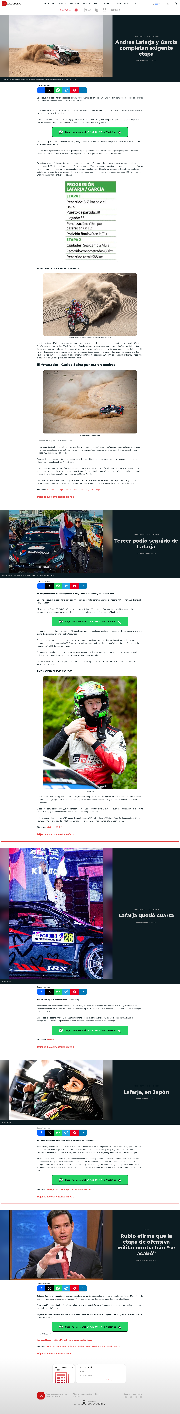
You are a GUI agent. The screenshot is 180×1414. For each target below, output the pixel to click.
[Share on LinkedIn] (83, 90)
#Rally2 (59, 827)
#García (67, 489)
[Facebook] (126, 1397)
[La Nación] (12, 3)
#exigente (88, 489)
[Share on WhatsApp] (58, 90)
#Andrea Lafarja (62, 1189)
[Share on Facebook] (41, 90)
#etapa (97, 489)
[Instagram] (136, 1397)
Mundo (146, 1230)
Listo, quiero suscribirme (115, 1380)
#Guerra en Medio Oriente (109, 1346)
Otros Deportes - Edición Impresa (146, 36)
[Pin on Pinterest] (74, 90)
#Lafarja (59, 489)
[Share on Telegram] (66, 90)
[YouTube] (140, 1397)
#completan (77, 489)
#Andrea (50, 489)
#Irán (88, 1346)
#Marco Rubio (53, 1346)
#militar (81, 1346)
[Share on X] (49, 90)
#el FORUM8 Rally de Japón (81, 1189)
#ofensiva (72, 1346)
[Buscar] (176, 3)
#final (94, 1346)
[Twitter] (130, 1397)
